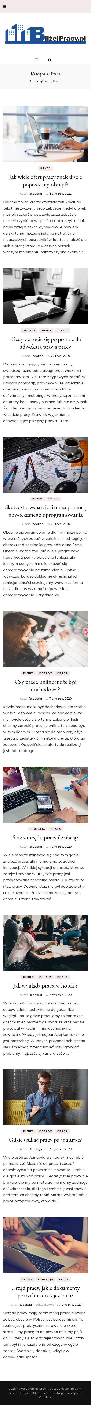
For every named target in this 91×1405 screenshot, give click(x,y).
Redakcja (35, 193)
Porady (29, 330)
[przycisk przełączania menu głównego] (37, 60)
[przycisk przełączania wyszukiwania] (49, 60)
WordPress (45, 1397)
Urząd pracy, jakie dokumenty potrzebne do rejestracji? (45, 1291)
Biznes (37, 498)
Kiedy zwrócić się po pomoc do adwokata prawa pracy (45, 342)
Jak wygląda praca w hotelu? (45, 985)
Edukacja (37, 828)
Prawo (62, 330)
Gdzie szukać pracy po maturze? (45, 1139)
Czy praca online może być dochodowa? (45, 685)
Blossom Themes (45, 1393)
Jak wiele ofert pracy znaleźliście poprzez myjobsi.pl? (45, 180)
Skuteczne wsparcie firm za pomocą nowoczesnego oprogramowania (45, 510)
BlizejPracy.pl (48, 1388)
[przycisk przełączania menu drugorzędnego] (4, 7)
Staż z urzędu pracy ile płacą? (45, 837)
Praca (45, 168)
